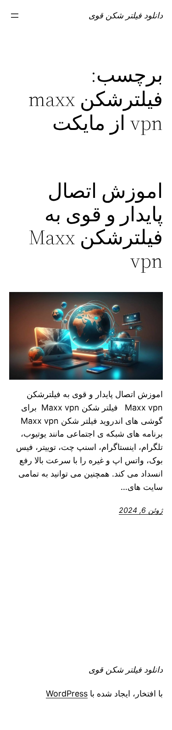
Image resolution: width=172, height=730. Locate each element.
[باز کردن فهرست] (14, 15)
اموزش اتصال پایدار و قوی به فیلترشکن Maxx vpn (95, 226)
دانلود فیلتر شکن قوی (126, 15)
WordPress (67, 693)
